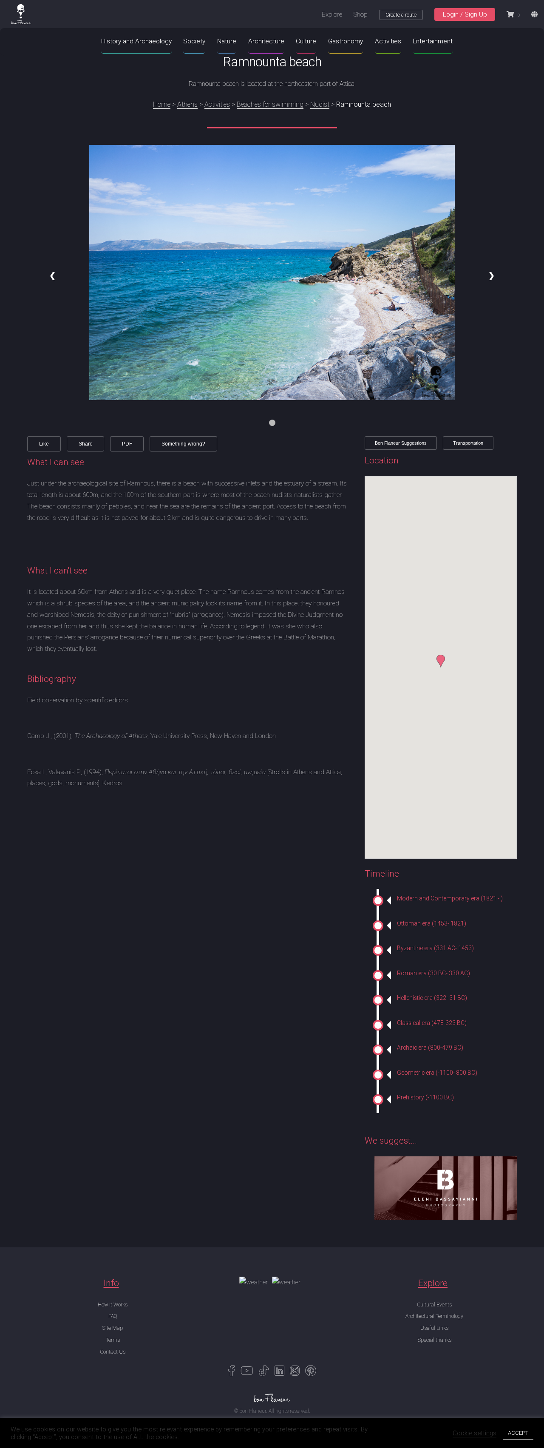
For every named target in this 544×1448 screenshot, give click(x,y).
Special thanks (434, 1340)
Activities (217, 104)
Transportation (468, 443)
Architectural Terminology (434, 1316)
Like (44, 444)
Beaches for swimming (270, 104)
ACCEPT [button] (518, 1433)
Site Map (112, 1328)
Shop (361, 14)
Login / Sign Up (465, 14)
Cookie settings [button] (474, 1433)
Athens (187, 104)
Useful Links (434, 1328)
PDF (127, 444)
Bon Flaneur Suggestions (401, 443)
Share (86, 444)
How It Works (113, 1305)
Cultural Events (434, 1305)
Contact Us (112, 1352)
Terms (113, 1340)
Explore (332, 14)
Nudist (319, 104)
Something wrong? (183, 444)
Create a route (400, 15)
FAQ (112, 1316)
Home (161, 104)
